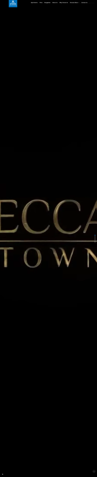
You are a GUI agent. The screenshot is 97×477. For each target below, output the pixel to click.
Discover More (74, 2)
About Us (55, 2)
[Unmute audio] (3, 474)
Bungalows (47, 2)
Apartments (34, 2)
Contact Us (84, 2)
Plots (41, 2)
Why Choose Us (64, 2)
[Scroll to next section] (94, 471)
